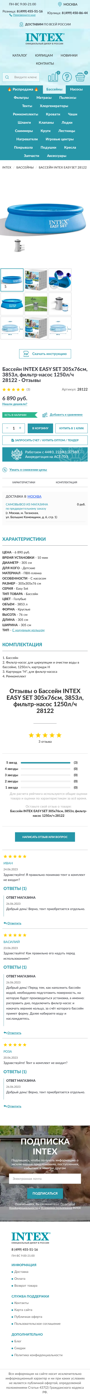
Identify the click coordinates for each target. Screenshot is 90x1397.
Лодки (67, 122)
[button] (22, 14)
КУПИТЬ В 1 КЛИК (71, 428)
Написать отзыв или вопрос (45, 837)
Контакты (45, 63)
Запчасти (31, 156)
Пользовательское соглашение (37, 1324)
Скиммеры (24, 131)
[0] (80, 77)
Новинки (69, 55)
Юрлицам (44, 55)
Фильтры (21, 97)
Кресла (70, 147)
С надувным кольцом (28, 630)
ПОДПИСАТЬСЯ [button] (45, 1193)
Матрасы (43, 97)
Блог (17, 1341)
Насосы (76, 89)
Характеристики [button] (23, 482)
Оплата (19, 1278)
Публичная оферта (28, 1317)
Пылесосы (67, 97)
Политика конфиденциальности (38, 1355)
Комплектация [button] (66, 482)
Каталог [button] (19, 55)
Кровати (53, 114)
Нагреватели (27, 139)
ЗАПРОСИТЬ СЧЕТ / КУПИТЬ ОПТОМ (47, 440)
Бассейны (54, 89)
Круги (46, 131)
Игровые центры (60, 139)
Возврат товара (25, 1285)
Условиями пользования (56, 1208)
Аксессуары (56, 156)
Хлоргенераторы (54, 106)
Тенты (27, 106)
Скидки (19, 1348)
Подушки (48, 147)
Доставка (21, 1272)
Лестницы (66, 131)
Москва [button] (34, 496)
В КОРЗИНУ (40, 428)
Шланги (24, 122)
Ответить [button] (14, 923)
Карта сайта (23, 1310)
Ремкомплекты (25, 114)
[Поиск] (7, 77)
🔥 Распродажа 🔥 (23, 89)
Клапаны (46, 122)
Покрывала (23, 147)
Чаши (72, 114)
